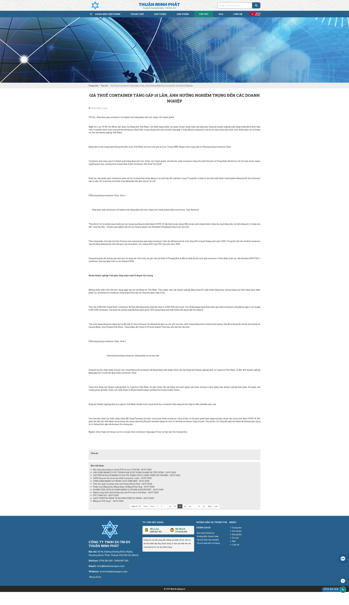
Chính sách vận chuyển (208, 539)
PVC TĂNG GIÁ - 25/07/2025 (106, 495)
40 (175, 506)
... (165, 506)
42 (185, 506)
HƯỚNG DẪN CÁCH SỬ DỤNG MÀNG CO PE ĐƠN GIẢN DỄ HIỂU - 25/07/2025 (128, 489)
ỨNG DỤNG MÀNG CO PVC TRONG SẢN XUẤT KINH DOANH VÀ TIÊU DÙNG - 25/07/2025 (134, 472)
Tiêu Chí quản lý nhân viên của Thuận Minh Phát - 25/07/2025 (122, 484)
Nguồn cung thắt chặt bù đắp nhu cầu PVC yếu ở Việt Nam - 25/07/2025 (126, 492)
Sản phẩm (237, 534)
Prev (152, 506)
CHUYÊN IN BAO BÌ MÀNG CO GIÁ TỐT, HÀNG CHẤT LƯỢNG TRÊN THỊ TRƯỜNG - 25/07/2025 (136, 475)
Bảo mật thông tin (205, 533)
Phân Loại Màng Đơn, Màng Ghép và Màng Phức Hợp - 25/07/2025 (123, 486)
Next (209, 506)
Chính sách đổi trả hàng (208, 543)
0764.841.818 (181, 531)
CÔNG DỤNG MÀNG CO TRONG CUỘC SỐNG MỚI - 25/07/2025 (121, 481)
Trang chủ (237, 527)
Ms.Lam (154, 528)
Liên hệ (235, 544)
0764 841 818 (331, 589)
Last (216, 506)
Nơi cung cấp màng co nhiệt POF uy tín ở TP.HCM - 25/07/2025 (122, 469)
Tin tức (235, 537)
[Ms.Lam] (146, 529)
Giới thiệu (236, 531)
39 (170, 506)
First (146, 506)
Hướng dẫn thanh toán (208, 536)
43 (190, 506)
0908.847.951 (156, 531)
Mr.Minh (180, 528)
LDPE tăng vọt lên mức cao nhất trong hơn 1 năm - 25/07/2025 (122, 478)
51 (199, 506)
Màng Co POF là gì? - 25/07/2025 (108, 501)
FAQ (234, 541)
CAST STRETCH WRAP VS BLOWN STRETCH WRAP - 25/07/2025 (123, 498)
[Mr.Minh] (172, 529)
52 (204, 506)
